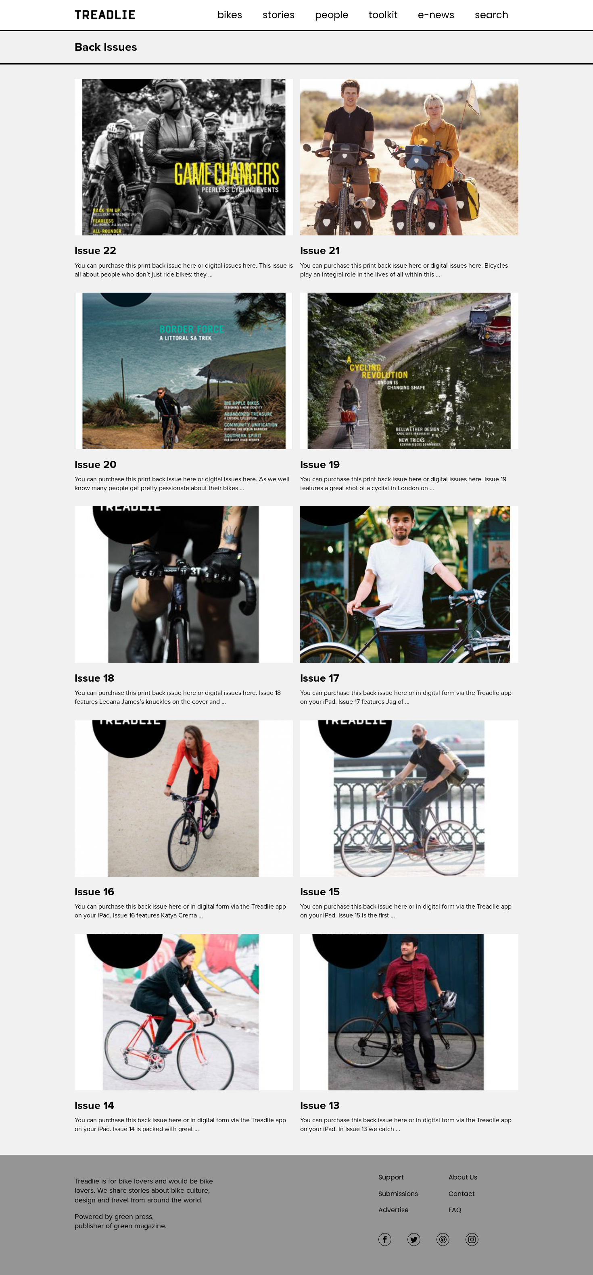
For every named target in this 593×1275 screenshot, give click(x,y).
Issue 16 (94, 892)
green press (133, 1216)
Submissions (398, 1193)
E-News (436, 14)
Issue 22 (95, 250)
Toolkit (383, 14)
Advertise (393, 1210)
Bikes (229, 14)
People (332, 14)
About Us (463, 1177)
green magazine (139, 1225)
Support (391, 1177)
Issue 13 (320, 1105)
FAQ (455, 1210)
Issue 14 (94, 1105)
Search (491, 14)
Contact (462, 1193)
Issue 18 (94, 678)
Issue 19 (320, 464)
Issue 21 (320, 250)
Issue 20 (96, 464)
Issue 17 (319, 678)
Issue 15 (320, 892)
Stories (279, 14)
